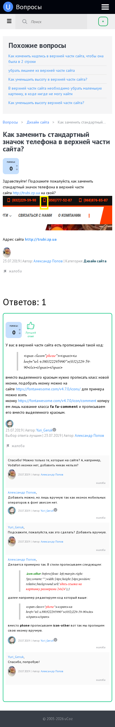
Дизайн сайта (95, 261)
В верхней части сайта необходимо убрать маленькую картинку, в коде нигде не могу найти (55, 91)
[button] (9, 21)
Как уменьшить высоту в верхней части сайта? (47, 79)
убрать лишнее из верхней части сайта (41, 70)
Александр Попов (48, 261)
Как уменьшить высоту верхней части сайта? (46, 102)
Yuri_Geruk (44, 430)
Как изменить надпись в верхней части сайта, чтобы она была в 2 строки (56, 58)
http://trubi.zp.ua (26, 192)
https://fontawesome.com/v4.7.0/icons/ (48, 388)
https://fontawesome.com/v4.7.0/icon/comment (57, 400)
